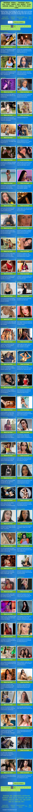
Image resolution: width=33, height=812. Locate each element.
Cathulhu (3, 77)
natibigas (3, 281)
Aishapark (3, 145)
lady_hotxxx (4, 690)
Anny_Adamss (4, 32)
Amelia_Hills (20, 349)
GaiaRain (19, 281)
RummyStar (4, 713)
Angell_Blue (4, 531)
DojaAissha (20, 667)
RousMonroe (20, 758)
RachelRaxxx (4, 55)
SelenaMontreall (5, 259)
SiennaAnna (20, 213)
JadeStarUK (4, 463)
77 (16, 29)
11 (10, 29)
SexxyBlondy (20, 554)
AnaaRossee (20, 690)
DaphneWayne (4, 485)
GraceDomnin (20, 372)
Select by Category (19, 22)
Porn (26, 17)
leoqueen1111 (20, 100)
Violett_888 (20, 735)
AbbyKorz (3, 554)
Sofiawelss (3, 645)
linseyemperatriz (21, 645)
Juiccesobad (20, 55)
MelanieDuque (21, 259)
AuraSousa (3, 236)
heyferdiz (19, 713)
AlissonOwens (4, 304)
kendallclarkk (20, 304)
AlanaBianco (20, 236)
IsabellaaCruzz (4, 191)
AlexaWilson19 (21, 485)
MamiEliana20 (4, 417)
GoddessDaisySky (22, 327)
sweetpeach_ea (5, 599)
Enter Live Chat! (8, 47)
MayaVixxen (4, 123)
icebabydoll (20, 123)
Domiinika (3, 735)
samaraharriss (20, 168)
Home (10, 22)
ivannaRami (4, 622)
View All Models (6, 26)
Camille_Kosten (5, 100)
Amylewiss (3, 168)
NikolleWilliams (5, 213)
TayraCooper (20, 77)
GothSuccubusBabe (6, 372)
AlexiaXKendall (21, 622)
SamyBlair (19, 395)
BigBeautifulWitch (5, 349)
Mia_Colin (19, 32)
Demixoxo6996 (21, 509)
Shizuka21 (19, 191)
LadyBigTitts (20, 577)
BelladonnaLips (5, 667)
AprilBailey (20, 463)
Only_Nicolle (4, 577)
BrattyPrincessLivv (22, 531)
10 (7, 29)
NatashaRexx (20, 417)
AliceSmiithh (20, 441)
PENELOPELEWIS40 (6, 509)
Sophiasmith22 (4, 327)
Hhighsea (19, 145)
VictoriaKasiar (4, 758)
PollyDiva (19, 599)
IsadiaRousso (4, 395)
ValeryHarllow (4, 441)
